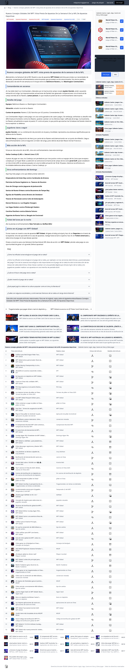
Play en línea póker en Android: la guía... (28, 414)
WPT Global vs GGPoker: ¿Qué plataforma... (29, 441)
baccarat (110, 3)
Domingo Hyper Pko (22, 437)
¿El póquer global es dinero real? (26, 554)
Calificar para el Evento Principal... (26, 522)
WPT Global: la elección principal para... (28, 559)
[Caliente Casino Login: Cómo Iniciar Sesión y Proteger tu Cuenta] (99, 110)
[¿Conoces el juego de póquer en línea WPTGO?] (99, 177)
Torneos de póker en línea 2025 (25, 394)
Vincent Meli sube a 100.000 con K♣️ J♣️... (29, 462)
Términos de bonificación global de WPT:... (29, 505)
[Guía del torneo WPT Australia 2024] (99, 184)
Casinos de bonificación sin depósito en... (29, 473)
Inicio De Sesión (118, 111)
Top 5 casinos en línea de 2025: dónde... (28, 468)
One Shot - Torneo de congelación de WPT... (29, 408)
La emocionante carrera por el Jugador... (28, 489)
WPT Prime (117, 205)
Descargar (119, 2)
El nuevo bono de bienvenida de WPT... (28, 430)
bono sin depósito (21, 599)
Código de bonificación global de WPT (27, 621)
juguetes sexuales (21, 502)
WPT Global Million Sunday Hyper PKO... (28, 511)
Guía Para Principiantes (118, 131)
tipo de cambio (20, 529)
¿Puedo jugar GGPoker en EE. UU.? (26, 495)
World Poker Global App (109, 86)
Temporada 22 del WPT (23, 491)
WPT (118, 238)
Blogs (9, 8)
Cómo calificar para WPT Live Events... (27, 532)
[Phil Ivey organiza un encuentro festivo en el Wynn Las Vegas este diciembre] (99, 223)
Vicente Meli (19, 464)
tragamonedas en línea (23, 572)
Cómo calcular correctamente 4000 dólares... (30, 586)
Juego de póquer (98, 3)
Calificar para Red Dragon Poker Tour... (28, 355)
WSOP (17, 550)
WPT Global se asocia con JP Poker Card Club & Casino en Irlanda (70, 309)
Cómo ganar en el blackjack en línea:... (28, 543)
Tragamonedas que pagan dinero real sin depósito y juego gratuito (27, 309)
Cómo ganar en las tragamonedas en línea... (30, 570)
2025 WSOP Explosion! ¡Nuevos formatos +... (29, 549)
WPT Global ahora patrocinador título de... (29, 360)
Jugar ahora (120, 87)
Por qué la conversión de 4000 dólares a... (29, 527)
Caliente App (108, 118)
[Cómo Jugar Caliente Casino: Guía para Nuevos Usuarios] (99, 129)
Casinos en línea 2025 (22, 470)
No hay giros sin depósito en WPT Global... (29, 376)
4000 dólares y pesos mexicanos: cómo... (28, 419)
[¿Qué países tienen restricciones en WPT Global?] (99, 190)
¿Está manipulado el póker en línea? (27, 478)
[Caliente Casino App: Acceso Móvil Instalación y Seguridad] (99, 116)
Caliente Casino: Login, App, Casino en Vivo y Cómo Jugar (85, 666)
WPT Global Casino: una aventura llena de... (29, 516)
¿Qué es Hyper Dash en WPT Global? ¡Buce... (29, 592)
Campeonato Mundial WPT (24, 426)
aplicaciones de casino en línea (25, 604)
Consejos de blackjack (22, 545)
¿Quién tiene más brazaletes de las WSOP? (29, 613)
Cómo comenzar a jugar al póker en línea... (29, 403)
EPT (17, 373)
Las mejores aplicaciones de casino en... (28, 602)
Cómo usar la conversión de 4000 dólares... (29, 576)
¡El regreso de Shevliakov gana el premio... (29, 581)
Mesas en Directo (118, 124)
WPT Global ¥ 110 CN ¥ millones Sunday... (29, 624)
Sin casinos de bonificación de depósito (28, 475)
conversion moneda (22, 421)
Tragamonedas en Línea (111, 218)
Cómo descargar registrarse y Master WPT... (29, 446)
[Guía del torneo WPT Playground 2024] (99, 236)
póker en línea (20, 405)
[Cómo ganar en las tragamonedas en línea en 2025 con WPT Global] (99, 216)
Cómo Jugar (108, 131)
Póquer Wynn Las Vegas (116, 225)
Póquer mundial (21, 556)
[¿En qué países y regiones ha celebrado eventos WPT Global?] (99, 203)
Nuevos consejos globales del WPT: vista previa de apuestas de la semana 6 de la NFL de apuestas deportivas (48, 8)
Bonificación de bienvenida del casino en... (29, 457)
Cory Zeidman (20, 453)
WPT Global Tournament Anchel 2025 (27, 608)
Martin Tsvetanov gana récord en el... (27, 565)
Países (115, 192)
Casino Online (118, 105)
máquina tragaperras (81, 3)
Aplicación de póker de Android (26, 416)
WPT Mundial (114, 179)
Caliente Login (108, 111)
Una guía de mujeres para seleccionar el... (29, 500)
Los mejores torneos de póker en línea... (28, 392)
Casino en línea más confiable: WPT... (27, 381)
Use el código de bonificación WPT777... (28, 619)
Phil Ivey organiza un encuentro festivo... (28, 387)
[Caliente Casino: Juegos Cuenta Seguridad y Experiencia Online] (99, 103)
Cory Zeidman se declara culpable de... (28, 452)
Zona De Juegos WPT (110, 238)
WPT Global (19, 356)
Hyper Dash (19, 594)
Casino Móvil (116, 118)
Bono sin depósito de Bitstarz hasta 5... (28, 597)
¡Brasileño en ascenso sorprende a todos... (29, 371)
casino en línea (20, 459)
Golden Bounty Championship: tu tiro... (28, 365)
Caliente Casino (109, 105)
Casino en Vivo (108, 124)
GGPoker (18, 497)
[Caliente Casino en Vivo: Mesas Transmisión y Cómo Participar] (99, 123)
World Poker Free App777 (108, 88)
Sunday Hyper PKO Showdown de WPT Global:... (31, 435)
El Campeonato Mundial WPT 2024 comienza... (30, 425)
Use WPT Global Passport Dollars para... (28, 398)
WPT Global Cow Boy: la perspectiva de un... (29, 484)
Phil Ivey (107, 225)
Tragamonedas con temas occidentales (28, 486)
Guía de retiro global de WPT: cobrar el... (28, 538)
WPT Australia (109, 185)
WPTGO (107, 179)
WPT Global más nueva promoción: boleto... (29, 629)
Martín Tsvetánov (21, 567)
